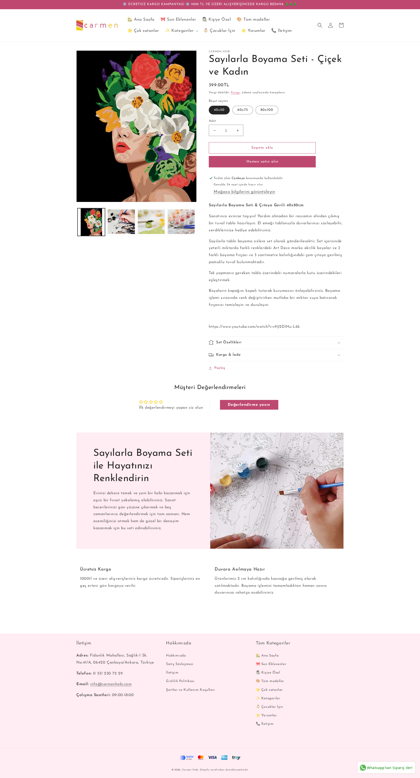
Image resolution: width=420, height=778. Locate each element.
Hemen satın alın (262, 162)
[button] (181, 30)
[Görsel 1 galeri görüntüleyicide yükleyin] (91, 222)
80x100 (267, 110)
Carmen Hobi (190, 770)
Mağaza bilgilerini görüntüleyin (244, 192)
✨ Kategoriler (268, 698)
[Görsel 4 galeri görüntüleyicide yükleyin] (181, 222)
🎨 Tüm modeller (270, 681)
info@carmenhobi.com (110, 684)
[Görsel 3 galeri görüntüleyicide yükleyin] (151, 222)
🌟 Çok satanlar (269, 690)
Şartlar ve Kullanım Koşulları (190, 690)
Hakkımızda (176, 655)
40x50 (219, 110)
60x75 (242, 110)
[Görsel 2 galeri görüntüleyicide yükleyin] (121, 222)
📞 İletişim (265, 724)
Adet (212, 120)
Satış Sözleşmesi (179, 664)
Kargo (235, 92)
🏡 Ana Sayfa (267, 655)
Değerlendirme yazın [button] (249, 405)
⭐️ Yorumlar (266, 715)
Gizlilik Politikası (180, 681)
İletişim (172, 672)
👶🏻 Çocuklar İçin (269, 707)
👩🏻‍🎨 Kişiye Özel (268, 672)
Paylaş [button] (219, 368)
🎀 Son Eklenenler (271, 664)
